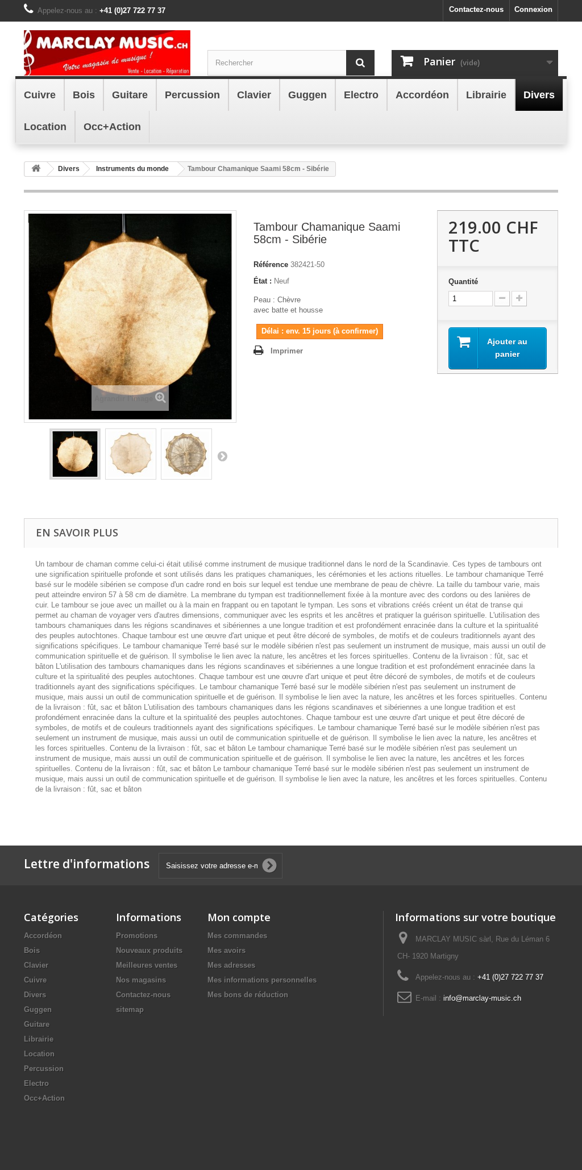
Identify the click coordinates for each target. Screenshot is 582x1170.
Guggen (38, 1009)
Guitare (36, 1024)
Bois (32, 950)
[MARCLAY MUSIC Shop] (107, 53)
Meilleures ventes (146, 965)
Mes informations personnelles (262, 980)
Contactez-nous (476, 9)
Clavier (36, 965)
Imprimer (287, 351)
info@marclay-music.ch (482, 998)
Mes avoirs (226, 950)
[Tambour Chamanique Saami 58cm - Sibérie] (75, 454)
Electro (36, 1083)
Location (39, 1054)
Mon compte (239, 917)
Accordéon (43, 935)
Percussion (44, 1068)
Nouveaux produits (149, 950)
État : (262, 281)
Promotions (136, 935)
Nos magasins (141, 980)
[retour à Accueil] (36, 169)
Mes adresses (231, 965)
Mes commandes (237, 935)
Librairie (38, 1039)
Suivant (222, 455)
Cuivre (35, 980)
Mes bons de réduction (247, 994)
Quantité (463, 281)
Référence (270, 264)
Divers (35, 994)
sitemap (130, 1009)
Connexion (533, 9)
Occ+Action (44, 1098)
